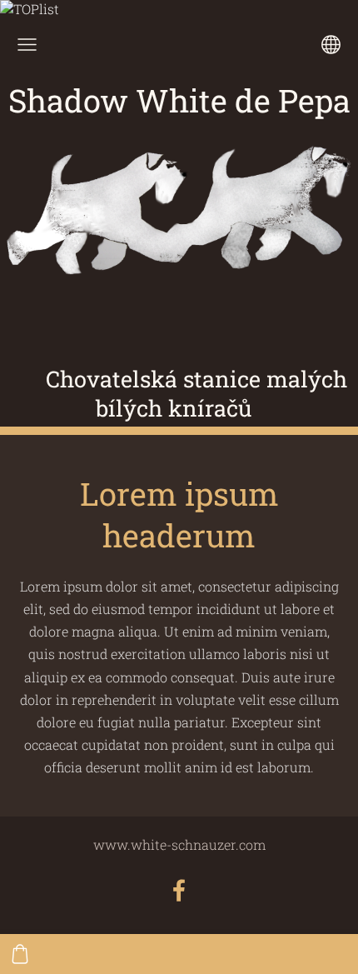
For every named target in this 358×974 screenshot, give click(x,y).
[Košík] (20, 954)
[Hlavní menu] (27, 44)
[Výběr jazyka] (331, 44)
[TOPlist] (29, 8)
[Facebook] (179, 890)
